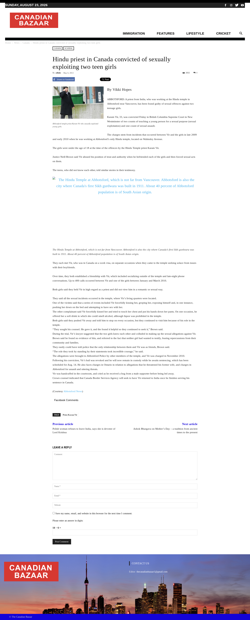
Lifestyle (195, 33)
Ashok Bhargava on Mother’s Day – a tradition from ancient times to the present (165, 430)
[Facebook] (225, 5)
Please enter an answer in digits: (68, 520)
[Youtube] (242, 5)
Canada (26, 43)
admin (58, 73)
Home (8, 43)
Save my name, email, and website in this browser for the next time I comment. (93, 513)
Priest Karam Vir (70, 415)
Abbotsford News (72, 391)
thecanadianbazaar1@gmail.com (152, 571)
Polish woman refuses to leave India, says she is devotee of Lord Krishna (84, 430)
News (16, 43)
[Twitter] (236, 5)
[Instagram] (231, 5)
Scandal (69, 48)
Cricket (223, 33)
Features (165, 33)
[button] (241, 33)
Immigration (134, 33)
